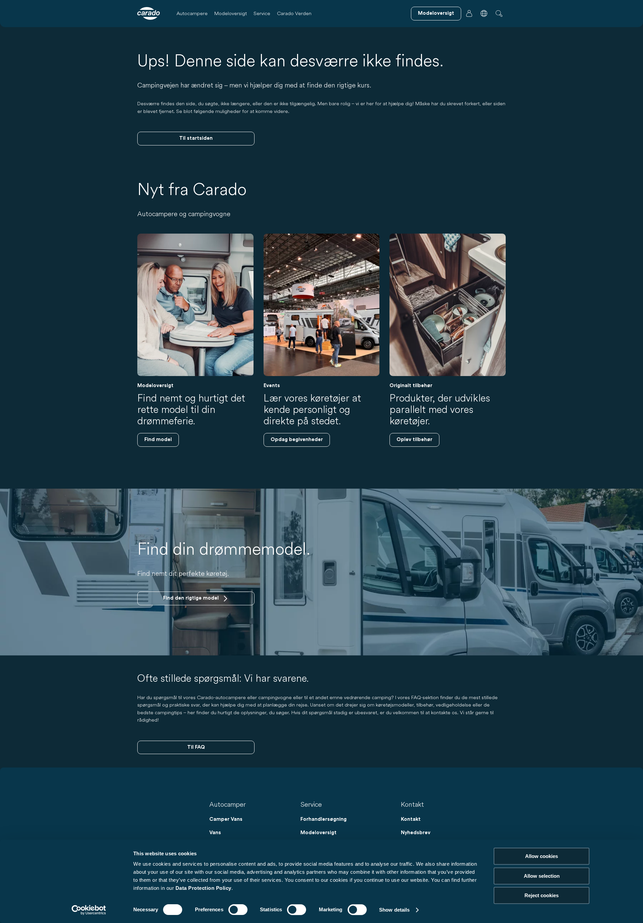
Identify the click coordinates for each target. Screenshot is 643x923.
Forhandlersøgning (323, 819)
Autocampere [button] (192, 13)
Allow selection (542, 876)
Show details (394, 910)
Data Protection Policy (203, 888)
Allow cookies (541, 856)
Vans (215, 832)
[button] (484, 13)
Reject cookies (541, 895)
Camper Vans (225, 819)
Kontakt (411, 819)
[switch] (237, 909)
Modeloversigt (230, 13)
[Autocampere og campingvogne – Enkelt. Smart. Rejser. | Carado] (148, 13)
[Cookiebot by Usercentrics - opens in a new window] (89, 910)
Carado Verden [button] (294, 13)
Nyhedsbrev (415, 832)
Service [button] (262, 13)
